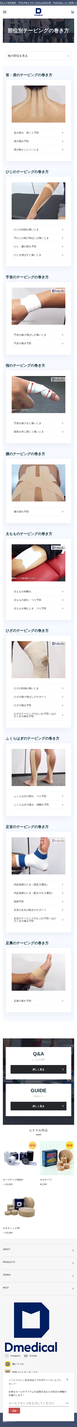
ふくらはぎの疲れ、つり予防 (30, 796)
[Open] (8, 12)
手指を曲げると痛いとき (27, 423)
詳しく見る (38, 1069)
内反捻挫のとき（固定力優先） (31, 884)
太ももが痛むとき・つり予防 (30, 608)
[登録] (63, 1403)
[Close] (69, 1378)
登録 (14, 1410)
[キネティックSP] (20, 1206)
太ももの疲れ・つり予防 (27, 599)
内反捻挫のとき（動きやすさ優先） (34, 893)
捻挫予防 (19, 901)
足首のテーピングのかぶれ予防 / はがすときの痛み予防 (35, 919)
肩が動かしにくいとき (26, 149)
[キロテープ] (57, 1158)
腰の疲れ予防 (21, 511)
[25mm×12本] (20, 1206)
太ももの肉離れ (22, 591)
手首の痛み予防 (22, 343)
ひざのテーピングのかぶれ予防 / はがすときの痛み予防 (35, 715)
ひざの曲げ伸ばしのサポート (30, 696)
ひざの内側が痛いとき (26, 688)
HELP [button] (6, 1287)
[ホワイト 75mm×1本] (20, 1158)
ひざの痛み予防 (22, 705)
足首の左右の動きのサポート (30, 909)
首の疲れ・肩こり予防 (26, 132)
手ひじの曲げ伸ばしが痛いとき (31, 238)
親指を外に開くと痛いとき (29, 431)
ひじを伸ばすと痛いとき (27, 254)
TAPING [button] (7, 1275)
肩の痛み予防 (21, 141)
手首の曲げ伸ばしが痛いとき (30, 334)
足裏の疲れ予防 (22, 1000)
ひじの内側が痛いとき (26, 229)
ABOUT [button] (6, 1249)
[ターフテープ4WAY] (20, 1158)
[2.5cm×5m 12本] (57, 1158)
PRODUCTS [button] (9, 1262)
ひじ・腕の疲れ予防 (25, 246)
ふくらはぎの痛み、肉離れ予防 (31, 804)
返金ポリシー (9, 1421)
